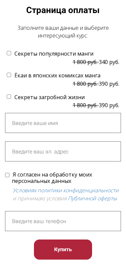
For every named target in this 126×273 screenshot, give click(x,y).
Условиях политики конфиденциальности (66, 190)
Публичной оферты (92, 198)
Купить (63, 249)
